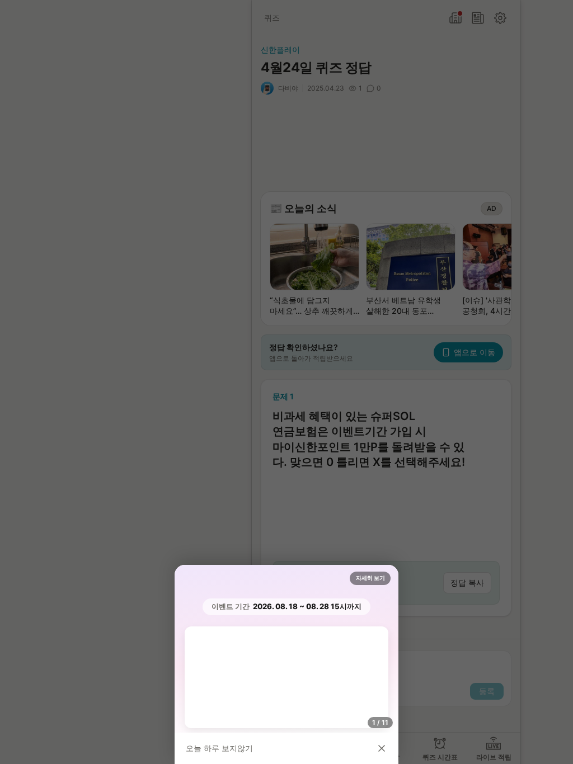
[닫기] (381, 748)
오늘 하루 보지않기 (219, 748)
